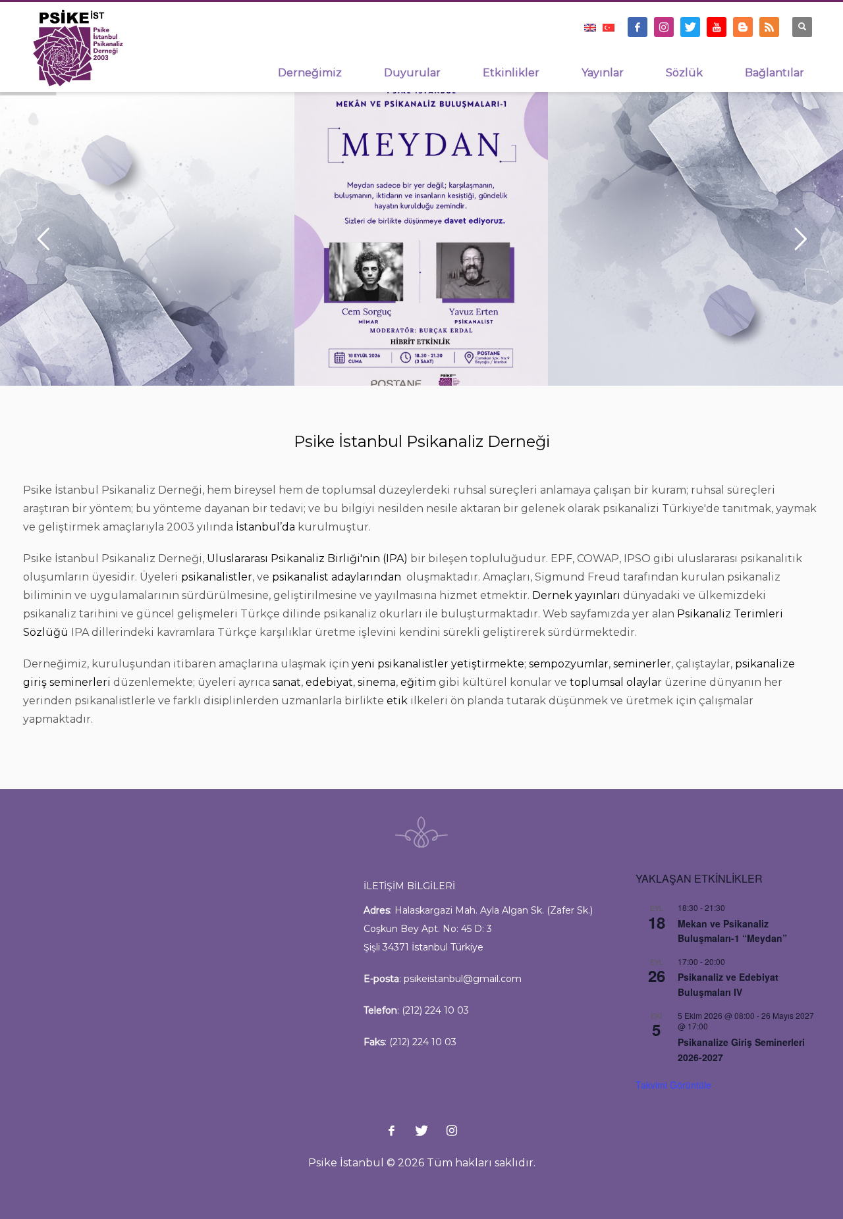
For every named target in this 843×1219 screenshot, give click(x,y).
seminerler (642, 664)
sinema (377, 682)
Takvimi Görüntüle (673, 1084)
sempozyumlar (569, 664)
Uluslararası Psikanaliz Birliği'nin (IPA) (307, 558)
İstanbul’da (265, 527)
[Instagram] (664, 27)
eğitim (418, 682)
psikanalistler (216, 577)
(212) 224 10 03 (435, 1010)
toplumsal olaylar (616, 682)
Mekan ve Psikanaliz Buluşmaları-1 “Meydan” (732, 931)
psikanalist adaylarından (338, 577)
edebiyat (329, 682)
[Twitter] (690, 27)
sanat (287, 682)
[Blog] (743, 27)
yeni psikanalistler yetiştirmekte (438, 664)
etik (397, 700)
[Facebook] (637, 27)
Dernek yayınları (576, 595)
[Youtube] (716, 27)
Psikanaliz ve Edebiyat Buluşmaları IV (728, 984)
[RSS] (769, 27)
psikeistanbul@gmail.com (463, 979)
